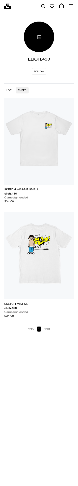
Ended (22, 90)
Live (8, 90)
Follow (39, 71)
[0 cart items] (61, 6)
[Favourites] (52, 6)
